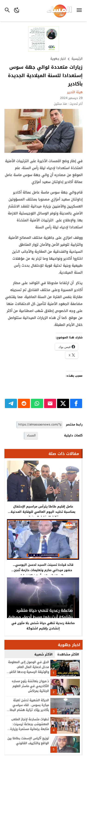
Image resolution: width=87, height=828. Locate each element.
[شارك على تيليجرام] (11, 403)
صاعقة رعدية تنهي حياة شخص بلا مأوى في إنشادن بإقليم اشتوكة (43, 625)
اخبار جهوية (58, 59)
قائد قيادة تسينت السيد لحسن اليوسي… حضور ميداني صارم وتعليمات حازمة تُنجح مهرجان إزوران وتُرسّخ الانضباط (43, 570)
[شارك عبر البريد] (50, 403)
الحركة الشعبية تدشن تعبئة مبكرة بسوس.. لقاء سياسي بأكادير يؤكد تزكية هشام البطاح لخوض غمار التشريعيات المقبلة (28, 707)
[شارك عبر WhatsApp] (37, 403)
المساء (31, 435)
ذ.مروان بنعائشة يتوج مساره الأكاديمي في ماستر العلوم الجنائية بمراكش (30, 686)
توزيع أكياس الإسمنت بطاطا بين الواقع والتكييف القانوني (28, 740)
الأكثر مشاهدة (68, 654)
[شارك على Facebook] (76, 403)
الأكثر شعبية (43, 654)
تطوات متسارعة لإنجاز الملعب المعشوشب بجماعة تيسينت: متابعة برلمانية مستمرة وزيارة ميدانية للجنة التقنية (29, 726)
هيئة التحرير (75, 92)
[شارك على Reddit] (24, 403)
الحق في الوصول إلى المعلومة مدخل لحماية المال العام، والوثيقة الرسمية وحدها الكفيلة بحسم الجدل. (28, 669)
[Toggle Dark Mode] (16, 11)
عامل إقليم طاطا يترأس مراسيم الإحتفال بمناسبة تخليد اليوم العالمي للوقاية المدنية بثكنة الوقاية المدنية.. (43, 512)
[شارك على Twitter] (63, 403)
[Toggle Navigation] (80, 11)
